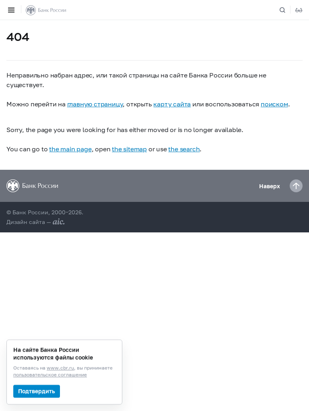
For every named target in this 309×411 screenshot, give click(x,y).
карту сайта (172, 104)
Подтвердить (36, 391)
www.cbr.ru (60, 368)
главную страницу (95, 104)
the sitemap (129, 149)
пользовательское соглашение (50, 375)
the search (184, 149)
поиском (274, 104)
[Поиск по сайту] (287, 10)
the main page (70, 149)
